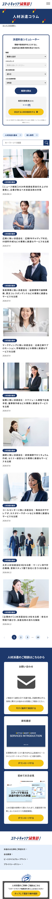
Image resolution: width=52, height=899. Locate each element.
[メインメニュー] (48, 3)
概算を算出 (26, 90)
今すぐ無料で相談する (26, 708)
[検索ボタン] (46, 143)
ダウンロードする (26, 763)
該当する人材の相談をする (24, 112)
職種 (7, 52)
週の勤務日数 (10, 70)
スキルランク (10, 61)
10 (38, 637)
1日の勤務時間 (11, 79)
